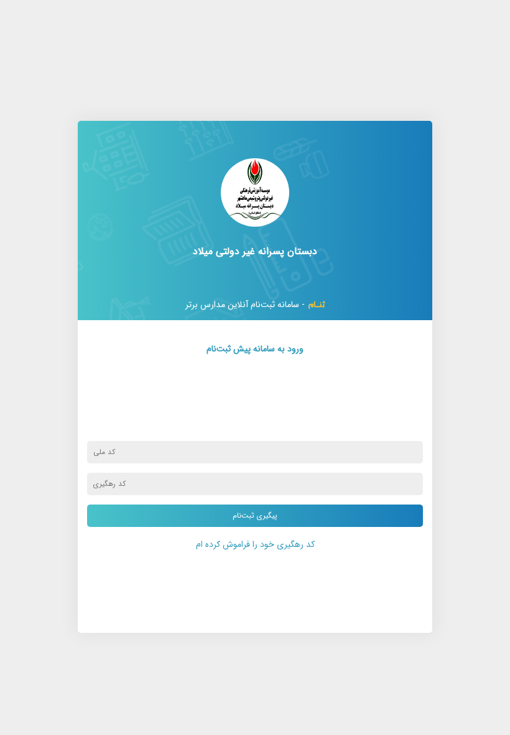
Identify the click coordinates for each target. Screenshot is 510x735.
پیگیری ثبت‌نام (255, 515)
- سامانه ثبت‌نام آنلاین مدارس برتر (245, 304)
